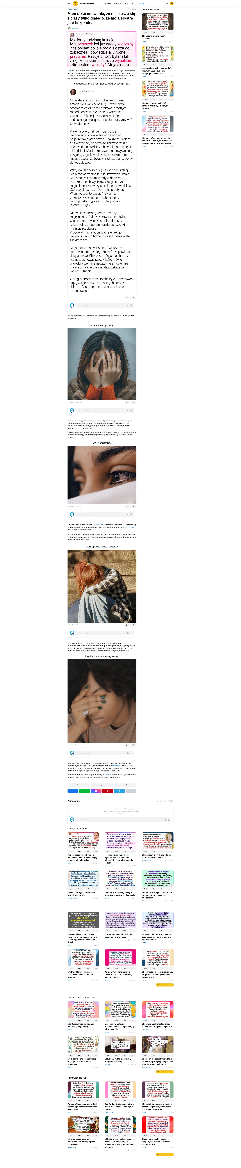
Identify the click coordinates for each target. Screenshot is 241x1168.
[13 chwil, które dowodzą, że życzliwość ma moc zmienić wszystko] (83, 958)
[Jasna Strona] (84, 3)
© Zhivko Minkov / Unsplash (75, 625)
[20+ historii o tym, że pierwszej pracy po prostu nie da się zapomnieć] (83, 1045)
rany (126, 421)
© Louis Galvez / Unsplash (74, 506)
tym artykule (109, 775)
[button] (78, 785)
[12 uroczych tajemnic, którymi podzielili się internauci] (120, 920)
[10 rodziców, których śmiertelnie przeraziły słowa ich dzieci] (158, 841)
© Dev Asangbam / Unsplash (75, 402)
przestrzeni (101, 525)
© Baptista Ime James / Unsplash (76, 745)
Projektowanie (72, 1147)
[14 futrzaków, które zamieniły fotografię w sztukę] (120, 1045)
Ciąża (69, 71)
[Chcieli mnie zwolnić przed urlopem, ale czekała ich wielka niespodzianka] (158, 1125)
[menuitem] (108, 3)
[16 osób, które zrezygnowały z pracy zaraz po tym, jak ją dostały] (120, 878)
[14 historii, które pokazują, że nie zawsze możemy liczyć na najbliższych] (158, 878)
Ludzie (144, 41)
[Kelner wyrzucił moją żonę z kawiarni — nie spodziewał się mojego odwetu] (120, 958)
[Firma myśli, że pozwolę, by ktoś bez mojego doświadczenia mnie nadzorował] (83, 1090)
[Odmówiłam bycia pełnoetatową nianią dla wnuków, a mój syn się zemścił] (120, 1090)
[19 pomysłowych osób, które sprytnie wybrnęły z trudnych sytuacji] (158, 89)
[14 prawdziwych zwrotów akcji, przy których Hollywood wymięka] (158, 1010)
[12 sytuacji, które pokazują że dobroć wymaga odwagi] (83, 1010)
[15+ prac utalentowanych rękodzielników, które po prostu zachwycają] (83, 1125)
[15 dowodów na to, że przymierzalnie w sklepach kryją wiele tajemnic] (120, 1010)
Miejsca (107, 1032)
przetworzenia (129, 527)
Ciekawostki (145, 1029)
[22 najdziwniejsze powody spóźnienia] (158, 22)
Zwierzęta (108, 1064)
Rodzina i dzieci (72, 9)
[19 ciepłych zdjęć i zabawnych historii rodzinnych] (83, 878)
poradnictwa (116, 766)
